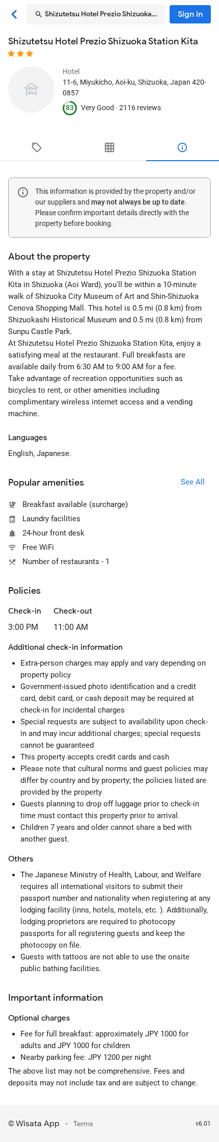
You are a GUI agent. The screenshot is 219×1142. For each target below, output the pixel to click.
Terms (83, 1124)
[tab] (36, 147)
